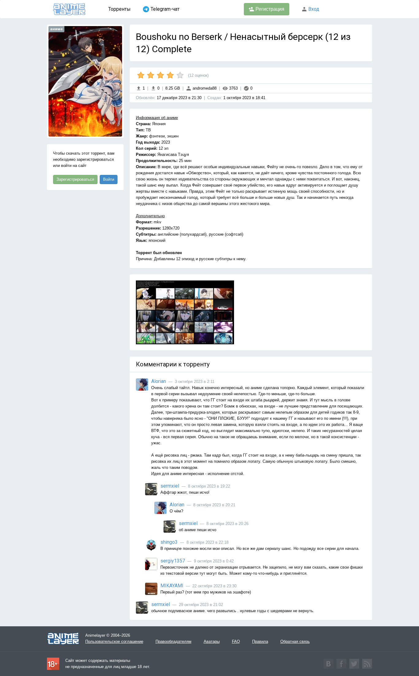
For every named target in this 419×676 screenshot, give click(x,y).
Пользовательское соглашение (114, 641)
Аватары (212, 641)
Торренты (119, 9)
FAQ (236, 641)
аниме (56, 29)
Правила (260, 641)
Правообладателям (173, 641)
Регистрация (269, 9)
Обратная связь (295, 641)
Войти (108, 179)
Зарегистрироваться (75, 179)
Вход (313, 9)
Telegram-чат (165, 9)
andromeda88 (204, 88)
